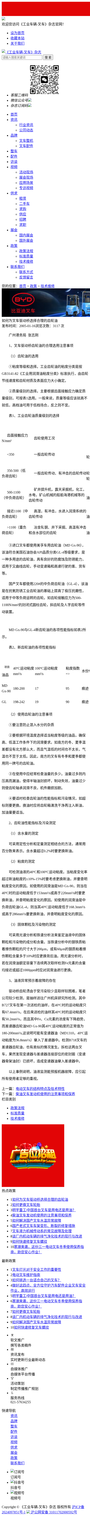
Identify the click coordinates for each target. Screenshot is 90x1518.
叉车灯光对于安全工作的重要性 (36, 1269)
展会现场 (26, 177)
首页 (13, 114)
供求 (13, 193)
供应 (22, 214)
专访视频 (26, 188)
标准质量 (26, 256)
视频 (13, 167)
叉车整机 (26, 141)
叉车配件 (26, 146)
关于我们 (17, 43)
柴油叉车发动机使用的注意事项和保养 (42, 1215)
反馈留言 (26, 277)
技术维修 (26, 261)
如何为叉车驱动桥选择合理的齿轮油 (40, 1199)
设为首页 (17, 33)
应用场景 (26, 183)
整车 (13, 151)
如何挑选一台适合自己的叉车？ (36, 1280)
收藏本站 (17, 38)
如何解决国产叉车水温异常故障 (36, 1220)
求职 (22, 225)
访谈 (13, 162)
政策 (13, 246)
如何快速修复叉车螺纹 (29, 1241)
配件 (13, 156)
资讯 (13, 120)
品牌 (13, 135)
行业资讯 (26, 125)
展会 (13, 230)
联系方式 (26, 272)
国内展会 (26, 235)
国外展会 (26, 240)
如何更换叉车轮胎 (26, 1205)
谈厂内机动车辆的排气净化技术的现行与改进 (47, 1236)
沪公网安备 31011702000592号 (53, 1512)
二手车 (24, 204)
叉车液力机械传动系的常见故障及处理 (42, 1231)
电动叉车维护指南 (26, 1275)
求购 (22, 209)
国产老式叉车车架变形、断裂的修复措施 (43, 1226)
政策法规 (26, 251)
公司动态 (26, 130)
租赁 (22, 198)
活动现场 (26, 172)
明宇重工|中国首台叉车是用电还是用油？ (44, 1210)
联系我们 (17, 267)
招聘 (22, 219)
